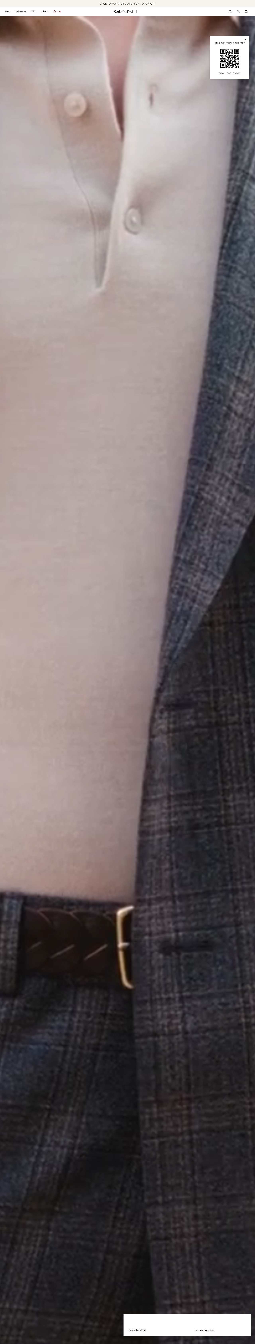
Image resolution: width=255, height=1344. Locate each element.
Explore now (206, 1330)
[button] (10, 11)
